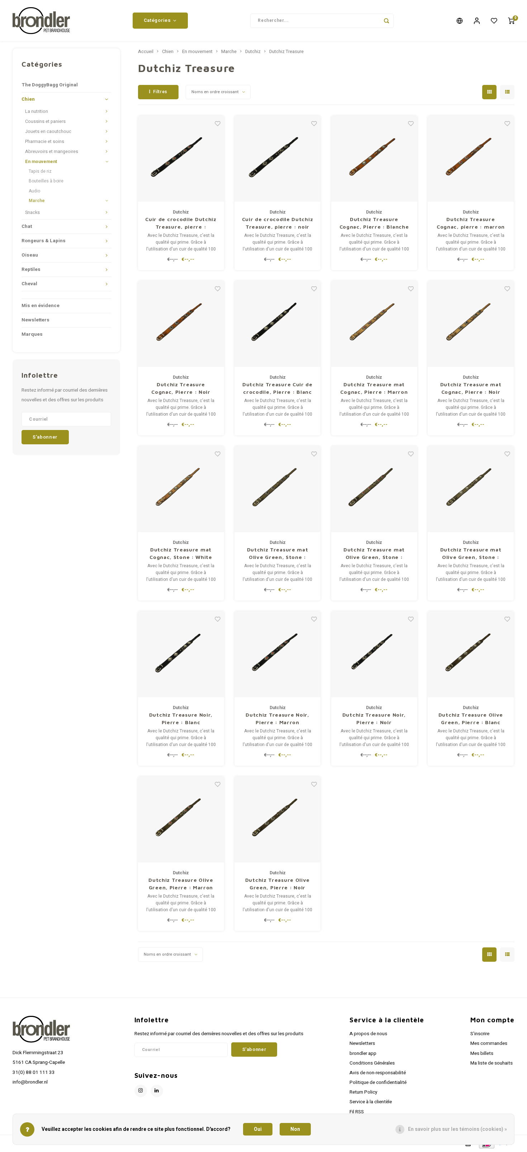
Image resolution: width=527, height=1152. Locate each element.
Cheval (29, 283)
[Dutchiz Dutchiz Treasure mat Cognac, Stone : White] (181, 489)
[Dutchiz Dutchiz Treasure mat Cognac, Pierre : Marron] (374, 324)
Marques (32, 334)
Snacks (32, 212)
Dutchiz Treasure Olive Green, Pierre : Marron (180, 883)
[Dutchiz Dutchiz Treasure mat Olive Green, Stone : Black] (277, 489)
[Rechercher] (386, 21)
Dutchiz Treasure (286, 51)
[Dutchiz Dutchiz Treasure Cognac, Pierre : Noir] (181, 324)
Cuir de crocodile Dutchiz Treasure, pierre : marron (181, 223)
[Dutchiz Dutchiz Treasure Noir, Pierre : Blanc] (181, 654)
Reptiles (31, 269)
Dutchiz (253, 51)
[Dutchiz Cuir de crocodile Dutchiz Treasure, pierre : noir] (277, 159)
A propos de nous (368, 1033)
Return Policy (363, 1092)
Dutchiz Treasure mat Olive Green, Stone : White (471, 553)
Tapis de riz (40, 171)
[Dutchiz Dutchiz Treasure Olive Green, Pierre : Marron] (181, 819)
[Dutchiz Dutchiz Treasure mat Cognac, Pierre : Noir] (471, 324)
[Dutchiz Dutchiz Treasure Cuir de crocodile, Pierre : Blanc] (277, 324)
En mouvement (41, 161)
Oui (258, 1129)
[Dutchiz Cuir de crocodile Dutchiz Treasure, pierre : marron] (181, 159)
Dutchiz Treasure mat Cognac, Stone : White (180, 553)
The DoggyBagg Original (50, 85)
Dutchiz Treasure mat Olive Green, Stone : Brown (374, 553)
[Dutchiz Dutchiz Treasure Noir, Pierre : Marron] (277, 654)
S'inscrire (479, 1033)
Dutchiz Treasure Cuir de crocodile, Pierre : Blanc (277, 388)
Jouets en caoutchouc (48, 131)
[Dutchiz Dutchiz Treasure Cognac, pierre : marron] (471, 159)
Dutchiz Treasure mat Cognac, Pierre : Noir (471, 388)
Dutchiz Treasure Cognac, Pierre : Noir (180, 388)
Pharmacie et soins (44, 141)
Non (295, 1129)
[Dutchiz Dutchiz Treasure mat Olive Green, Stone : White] (471, 489)
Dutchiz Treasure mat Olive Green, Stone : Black (277, 553)
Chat (27, 226)
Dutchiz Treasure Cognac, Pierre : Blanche (374, 223)
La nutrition (36, 111)
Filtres (160, 92)
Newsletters (35, 320)
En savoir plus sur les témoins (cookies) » (457, 1129)
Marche (37, 200)
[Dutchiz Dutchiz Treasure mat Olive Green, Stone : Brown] (374, 489)
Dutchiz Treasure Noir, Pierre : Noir (374, 718)
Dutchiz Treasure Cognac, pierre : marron (471, 223)
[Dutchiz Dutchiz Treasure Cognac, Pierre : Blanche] (374, 159)
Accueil (145, 51)
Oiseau (30, 255)
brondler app (363, 1053)
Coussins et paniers (45, 121)
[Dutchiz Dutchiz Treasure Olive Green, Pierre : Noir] (277, 819)
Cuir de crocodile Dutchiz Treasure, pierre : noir (277, 223)
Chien (28, 99)
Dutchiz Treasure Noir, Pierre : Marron (277, 718)
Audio (34, 191)
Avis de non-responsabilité (378, 1072)
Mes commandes (488, 1043)
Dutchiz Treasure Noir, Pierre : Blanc (181, 718)
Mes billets (481, 1053)
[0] (511, 20)
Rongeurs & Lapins (44, 240)
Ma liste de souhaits (491, 1063)
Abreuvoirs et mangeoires (51, 151)
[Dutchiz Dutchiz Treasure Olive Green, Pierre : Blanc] (471, 654)
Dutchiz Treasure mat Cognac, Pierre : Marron (374, 388)
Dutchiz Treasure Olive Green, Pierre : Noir (277, 883)
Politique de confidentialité (378, 1082)
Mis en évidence (41, 305)
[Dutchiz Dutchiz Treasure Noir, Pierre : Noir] (374, 654)
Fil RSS (357, 1111)
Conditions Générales (372, 1063)
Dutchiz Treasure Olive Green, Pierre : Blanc (470, 718)
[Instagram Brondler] (140, 1091)
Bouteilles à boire (46, 181)
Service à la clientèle (371, 1101)
